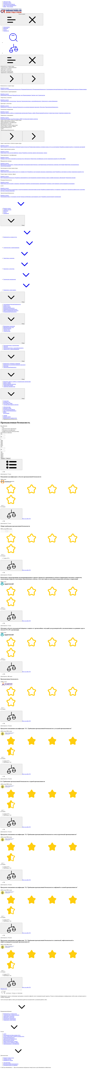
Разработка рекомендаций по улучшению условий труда (54, 189)
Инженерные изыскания (6, 95)
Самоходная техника (53, 113)
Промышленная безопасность (14, 89)
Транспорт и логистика (9, 268)
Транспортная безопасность (51, 107)
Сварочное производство (65, 113)
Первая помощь (83, 89)
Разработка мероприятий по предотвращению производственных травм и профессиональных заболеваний (40, 177)
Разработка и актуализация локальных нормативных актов (41, 171)
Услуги (5, 29)
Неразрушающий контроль (42, 113)
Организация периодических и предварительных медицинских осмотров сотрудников (44, 164)
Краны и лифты (32, 113)
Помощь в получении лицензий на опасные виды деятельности (15, 158)
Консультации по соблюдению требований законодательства (15, 146)
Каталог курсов (22, 14)
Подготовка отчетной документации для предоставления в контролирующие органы (20, 189)
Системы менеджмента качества (30, 118)
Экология (18, 101)
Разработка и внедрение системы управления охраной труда (69, 171)
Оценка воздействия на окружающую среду (31, 196)
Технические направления (9, 279)
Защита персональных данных (10, 1041)
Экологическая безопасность (10, 1038)
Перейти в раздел (5, 88)
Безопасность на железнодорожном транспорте (28, 107)
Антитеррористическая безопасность (55, 89)
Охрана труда (4, 89)
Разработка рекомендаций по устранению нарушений (72, 146)
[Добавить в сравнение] (11, 514)
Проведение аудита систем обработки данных (11, 152)
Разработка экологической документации (51, 196)
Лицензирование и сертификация (11, 1043)
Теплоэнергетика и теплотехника (8, 101)
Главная (5, 415)
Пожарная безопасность (27, 89)
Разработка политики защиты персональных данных (34, 152)
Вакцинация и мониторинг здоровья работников (12, 164)
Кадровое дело (9, 118)
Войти (4, 6)
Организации (6, 27)
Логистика (42, 107)
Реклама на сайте (7, 3)
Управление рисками (70, 177)
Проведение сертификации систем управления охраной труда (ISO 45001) (48, 158)
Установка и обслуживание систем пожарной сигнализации (60, 183)
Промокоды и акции (8, 1060)
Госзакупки (3, 118)
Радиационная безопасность (39, 89)
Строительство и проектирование (11, 247)
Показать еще (4, 988)
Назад (23, 225)
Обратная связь (6, 1)
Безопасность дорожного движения (9, 107)
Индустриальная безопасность (8, 177)
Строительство (41, 95)
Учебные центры (7, 209)
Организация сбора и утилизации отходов (10, 196)
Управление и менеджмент (9, 290)
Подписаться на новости (9, 4)
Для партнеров (6, 1062)
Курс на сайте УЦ (26, 518)
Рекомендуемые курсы (8, 1057)
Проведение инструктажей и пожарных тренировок (13, 183)
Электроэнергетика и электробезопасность (31, 101)
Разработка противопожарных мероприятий (35, 183)
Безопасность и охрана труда (10, 237)
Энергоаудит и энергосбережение (49, 101)
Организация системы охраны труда (11, 1035)
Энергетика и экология (8, 258)
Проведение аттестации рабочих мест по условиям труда (14, 171)
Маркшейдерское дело (17, 95)
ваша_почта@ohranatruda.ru (9, 5)
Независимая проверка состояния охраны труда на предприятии (44, 146)
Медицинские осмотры (8, 1040)
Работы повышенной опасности (71, 89)
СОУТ (4, 1033)
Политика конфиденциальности (10, 1063)
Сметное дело (34, 95)
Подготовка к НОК (17, 118)
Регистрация (10, 6)
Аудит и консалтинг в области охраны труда (13, 1036)
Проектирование (27, 95)
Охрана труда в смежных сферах (11, 1042)
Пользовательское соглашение (10, 1065)
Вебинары (5, 28)
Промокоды (6, 30)
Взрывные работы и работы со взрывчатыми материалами (14, 113)
